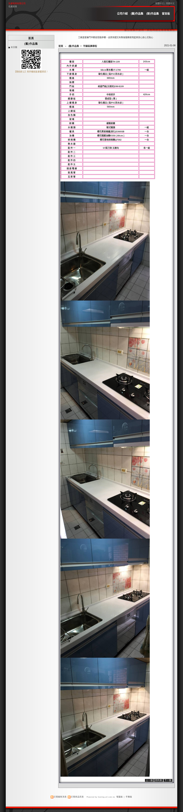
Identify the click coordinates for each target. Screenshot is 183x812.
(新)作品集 (152, 13)
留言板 (166, 13)
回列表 (158, 780)
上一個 (149, 780)
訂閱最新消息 (60, 797)
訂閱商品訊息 (77, 797)
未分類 (14, 47)
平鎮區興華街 (90, 46)
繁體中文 (159, 3)
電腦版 (119, 797)
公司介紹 (122, 13)
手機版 (129, 797)
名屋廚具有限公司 (17, 3)
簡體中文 (170, 3)
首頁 (60, 46)
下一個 (167, 780)
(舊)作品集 (137, 13)
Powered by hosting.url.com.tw (101, 797)
